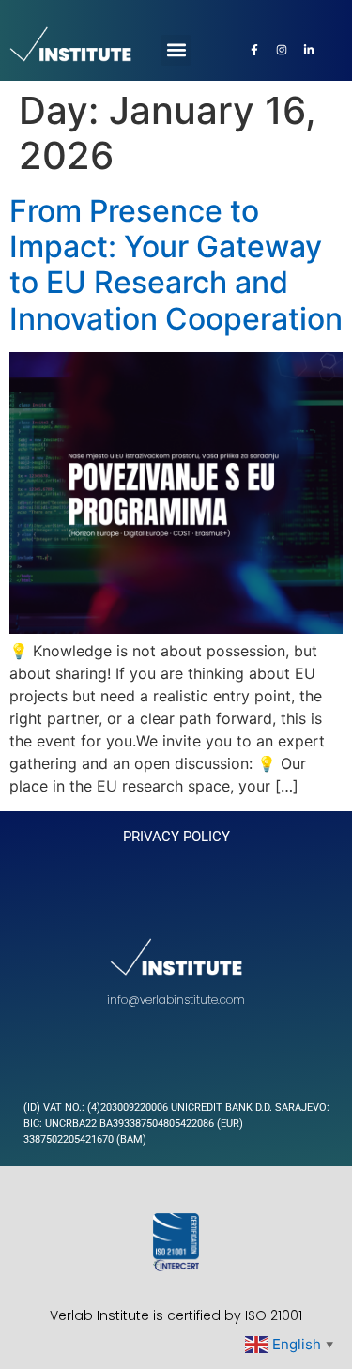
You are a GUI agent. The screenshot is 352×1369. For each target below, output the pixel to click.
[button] (176, 50)
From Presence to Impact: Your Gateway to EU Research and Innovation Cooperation (176, 264)
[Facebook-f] (254, 49)
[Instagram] (281, 49)
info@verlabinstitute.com (176, 1000)
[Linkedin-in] (309, 49)
